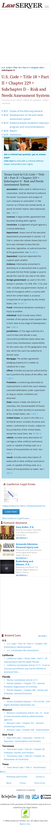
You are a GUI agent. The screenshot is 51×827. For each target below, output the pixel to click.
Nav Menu (47, 6)
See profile (21, 538)
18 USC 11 (22, 303)
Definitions (15, 134)
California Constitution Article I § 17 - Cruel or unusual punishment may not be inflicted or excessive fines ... (27, 668)
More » (3, 771)
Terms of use (39, 783)
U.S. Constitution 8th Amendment (23, 650)
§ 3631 (5, 111)
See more (42, 636)
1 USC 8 (14, 327)
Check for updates (32, 100)
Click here (9, 161)
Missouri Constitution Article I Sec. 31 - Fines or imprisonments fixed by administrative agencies (26, 716)
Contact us (40, 776)
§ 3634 (5, 130)
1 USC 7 (34, 414)
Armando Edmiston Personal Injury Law (27, 546)
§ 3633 (5, 122)
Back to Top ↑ (25, 824)
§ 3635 (5, 134)
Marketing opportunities (17, 776)
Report (13, 130)
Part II (26, 67)
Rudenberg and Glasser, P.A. (24, 563)
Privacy (23, 783)
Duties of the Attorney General (26, 111)
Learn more (11, 512)
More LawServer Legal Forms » (16, 518)
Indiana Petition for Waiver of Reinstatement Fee (23, 505)
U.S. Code (6, 67)
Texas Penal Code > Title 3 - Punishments (26, 767)
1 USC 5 (14, 212)
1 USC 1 (10, 378)
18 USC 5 (37, 433)
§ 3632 (5, 115)
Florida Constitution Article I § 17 (22, 680)
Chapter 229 (37, 67)
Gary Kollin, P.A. (25, 527)
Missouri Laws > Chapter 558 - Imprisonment (28, 729)
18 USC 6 (33, 252)
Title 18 (16, 67)
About (8, 783)
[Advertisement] (25, 36)
